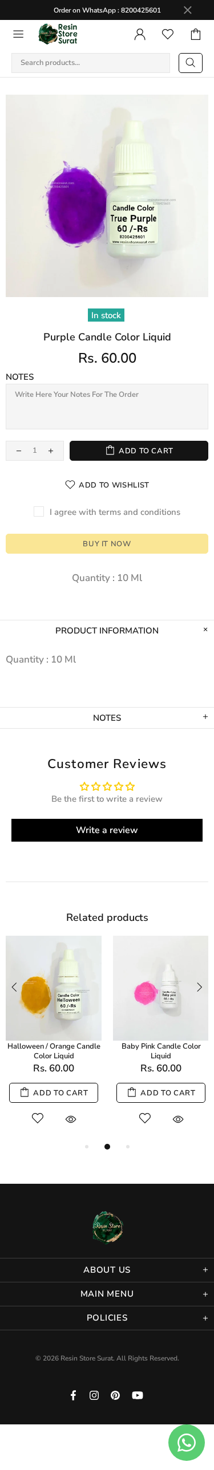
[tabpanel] (53, 1038)
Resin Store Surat (58, 34)
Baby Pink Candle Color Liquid (161, 1051)
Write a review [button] (107, 830)
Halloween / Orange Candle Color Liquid (53, 1051)
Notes (20, 377)
